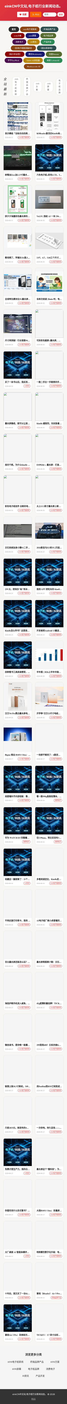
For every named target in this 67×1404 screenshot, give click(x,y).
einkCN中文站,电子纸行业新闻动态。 (34, 6)
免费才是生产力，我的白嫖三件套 (20, 1169)
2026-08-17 (9, 759)
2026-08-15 (9, 1007)
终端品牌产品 (49, 29)
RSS (37, 14)
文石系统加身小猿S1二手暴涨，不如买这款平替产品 (29, 547)
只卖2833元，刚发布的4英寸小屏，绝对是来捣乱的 (28, 1127)
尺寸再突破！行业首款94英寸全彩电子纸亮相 (25, 340)
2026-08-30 (40, 220)
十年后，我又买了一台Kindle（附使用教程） (25, 1293)
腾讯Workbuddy (35, 54)
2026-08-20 (40, 676)
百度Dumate (54, 54)
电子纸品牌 (48, 35)
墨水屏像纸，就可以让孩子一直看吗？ (22, 423)
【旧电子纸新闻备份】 (23, 48)
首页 (14, 29)
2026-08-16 (40, 800)
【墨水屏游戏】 (46, 48)
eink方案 (17, 35)
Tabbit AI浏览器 (33, 60)
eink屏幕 (32, 35)
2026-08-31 (9, 137)
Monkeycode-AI (33, 66)
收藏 (24, 14)
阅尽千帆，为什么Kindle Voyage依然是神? (24, 464)
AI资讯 (33, 42)
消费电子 (19, 42)
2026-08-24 (9, 593)
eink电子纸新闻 (30, 29)
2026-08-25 (40, 552)
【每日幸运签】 (14, 54)
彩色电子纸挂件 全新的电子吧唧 (19, 506)
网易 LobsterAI (53, 60)
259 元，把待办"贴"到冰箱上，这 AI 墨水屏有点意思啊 (30, 589)
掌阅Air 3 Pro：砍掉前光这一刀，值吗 (22, 1334)
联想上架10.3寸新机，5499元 (18, 1086)
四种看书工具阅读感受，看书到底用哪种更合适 (26, 672)
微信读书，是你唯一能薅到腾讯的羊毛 (22, 1045)
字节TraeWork (13, 60)
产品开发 (48, 42)
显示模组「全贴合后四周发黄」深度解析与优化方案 (28, 133)
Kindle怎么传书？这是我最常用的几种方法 (24, 630)
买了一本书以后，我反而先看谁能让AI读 (23, 382)
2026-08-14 (9, 1256)
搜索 (61, 15)
